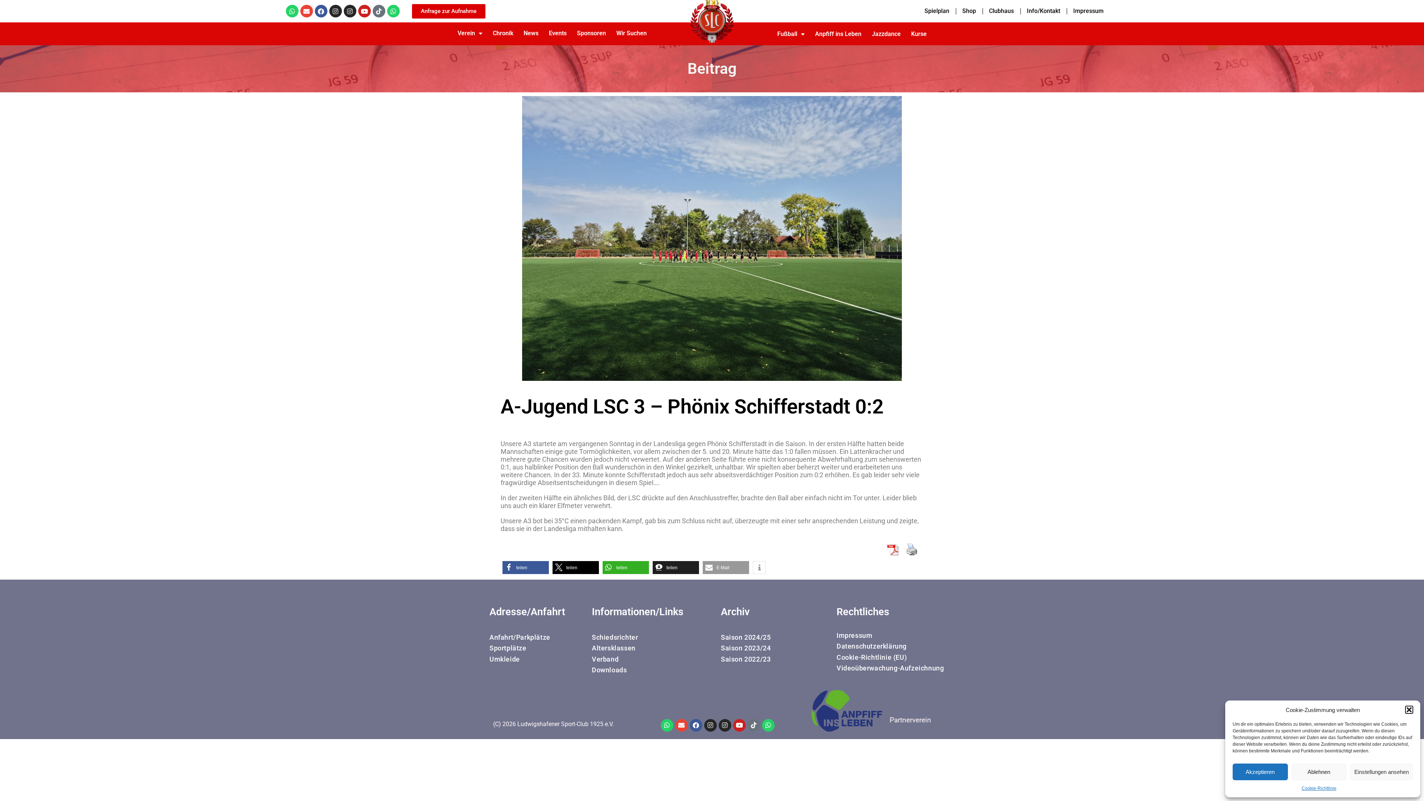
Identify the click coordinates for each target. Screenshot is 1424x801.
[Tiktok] (379, 11)
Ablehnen (1319, 772)
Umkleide (505, 659)
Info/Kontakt (1043, 10)
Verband (605, 659)
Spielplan (936, 10)
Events (558, 33)
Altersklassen (614, 648)
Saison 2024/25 (746, 637)
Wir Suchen (631, 33)
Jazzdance (886, 33)
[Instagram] (335, 11)
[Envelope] (306, 11)
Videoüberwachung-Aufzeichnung (890, 668)
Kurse (919, 33)
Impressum (1088, 10)
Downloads (609, 670)
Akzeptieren (1260, 772)
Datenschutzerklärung (872, 646)
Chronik (503, 33)
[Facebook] (321, 11)
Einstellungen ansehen (1381, 772)
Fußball (787, 33)
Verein (466, 33)
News (531, 33)
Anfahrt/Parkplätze (520, 637)
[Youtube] (364, 11)
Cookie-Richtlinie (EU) (872, 657)
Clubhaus (1001, 10)
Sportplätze (508, 648)
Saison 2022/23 (746, 659)
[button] (1409, 709)
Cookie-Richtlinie (1319, 788)
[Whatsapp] (292, 11)
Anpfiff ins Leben (838, 33)
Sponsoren (591, 33)
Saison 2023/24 (746, 648)
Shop (969, 10)
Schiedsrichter (615, 637)
